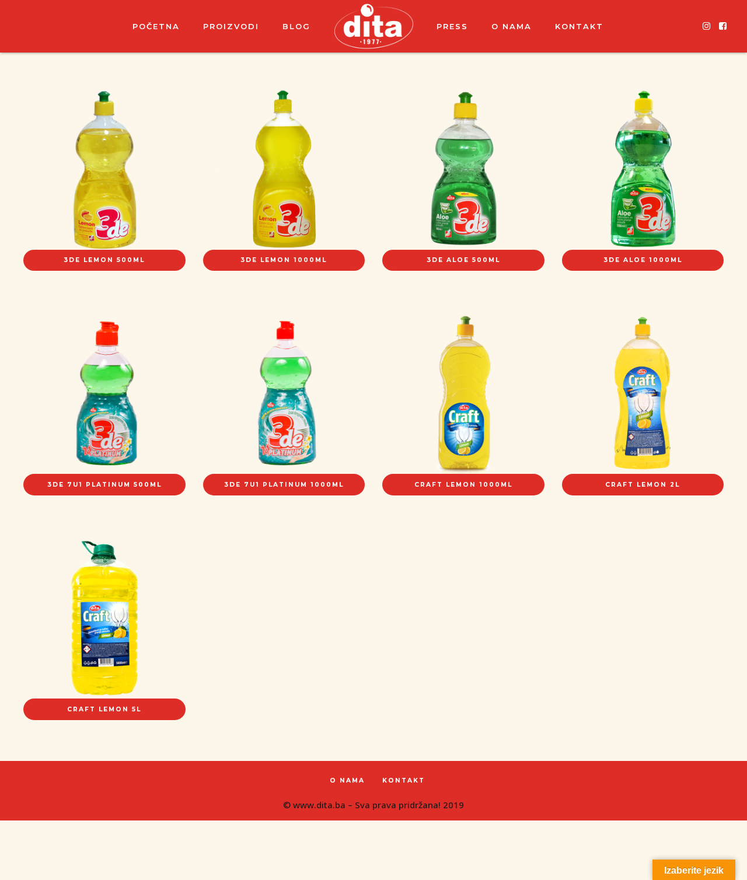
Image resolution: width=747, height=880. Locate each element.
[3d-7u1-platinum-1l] (284, 393)
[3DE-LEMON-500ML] (104, 169)
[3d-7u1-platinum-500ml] (104, 393)
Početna (156, 26)
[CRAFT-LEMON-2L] (643, 393)
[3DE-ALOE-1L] (643, 169)
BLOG (296, 26)
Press (452, 26)
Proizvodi (231, 26)
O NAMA (511, 26)
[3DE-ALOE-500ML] (463, 169)
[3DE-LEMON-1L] (284, 169)
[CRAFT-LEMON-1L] (463, 393)
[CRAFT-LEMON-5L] (104, 618)
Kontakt (579, 26)
